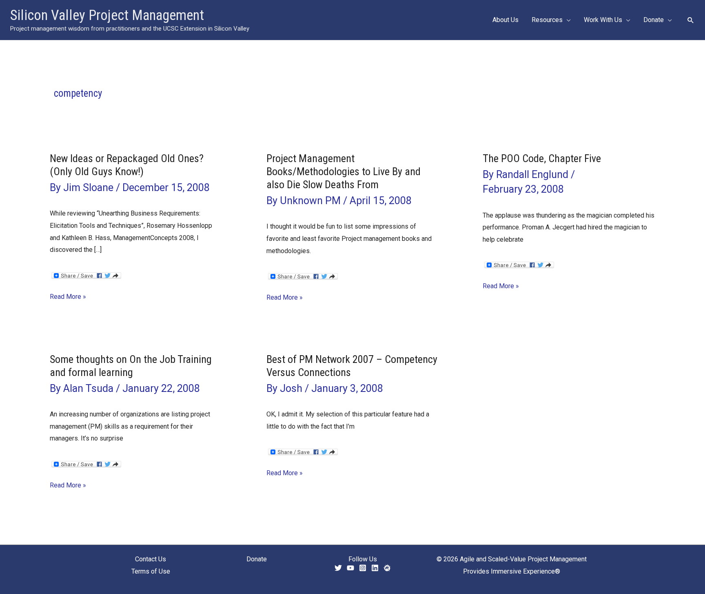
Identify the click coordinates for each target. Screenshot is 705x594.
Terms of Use (150, 571)
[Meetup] (387, 568)
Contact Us (150, 559)
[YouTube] (350, 568)
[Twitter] (338, 568)
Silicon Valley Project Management (107, 15)
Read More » (68, 297)
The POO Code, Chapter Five (542, 158)
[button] (567, 20)
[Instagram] (362, 568)
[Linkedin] (375, 568)
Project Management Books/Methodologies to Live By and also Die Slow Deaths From (343, 171)
